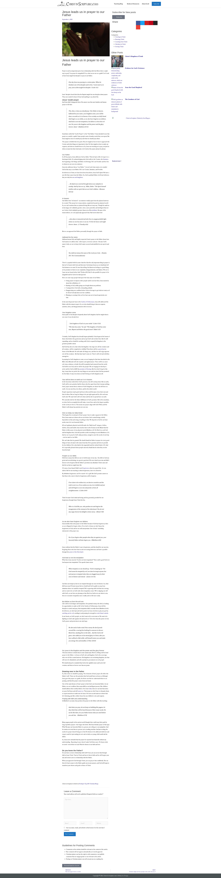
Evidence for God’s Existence (135, 68)
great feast (102, 349)
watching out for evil (68, 613)
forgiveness (86, 468)
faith (90, 688)
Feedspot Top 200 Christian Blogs (88, 783)
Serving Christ (119, 46)
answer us (80, 691)
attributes (94, 210)
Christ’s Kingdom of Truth (134, 56)
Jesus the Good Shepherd (133, 87)
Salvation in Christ (120, 44)
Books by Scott (116, 161)
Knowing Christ (119, 39)
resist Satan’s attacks (102, 613)
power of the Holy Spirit (76, 552)
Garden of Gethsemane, (88, 302)
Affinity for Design (123, 875)
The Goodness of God (132, 99)
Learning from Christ (121, 42)
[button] (156, 4)
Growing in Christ (120, 37)
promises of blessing (85, 369)
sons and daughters (77, 177)
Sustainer (105, 159)
